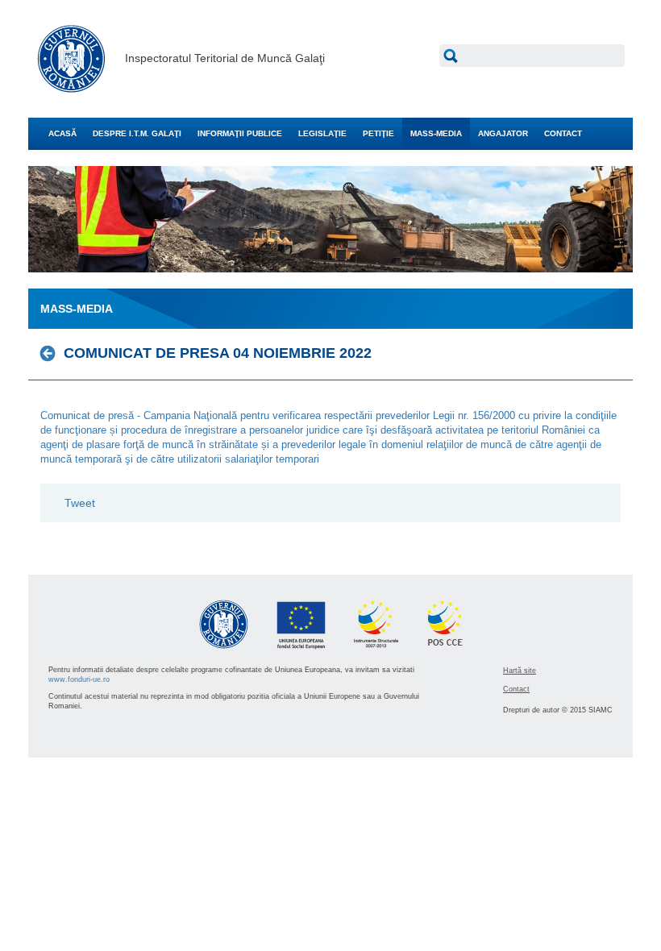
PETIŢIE (378, 133)
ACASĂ (62, 133)
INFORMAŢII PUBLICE (239, 133)
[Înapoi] (52, 354)
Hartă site (519, 671)
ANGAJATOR (503, 133)
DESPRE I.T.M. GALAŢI (137, 133)
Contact (516, 689)
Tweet (79, 502)
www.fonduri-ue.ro (79, 679)
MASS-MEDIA (436, 133)
